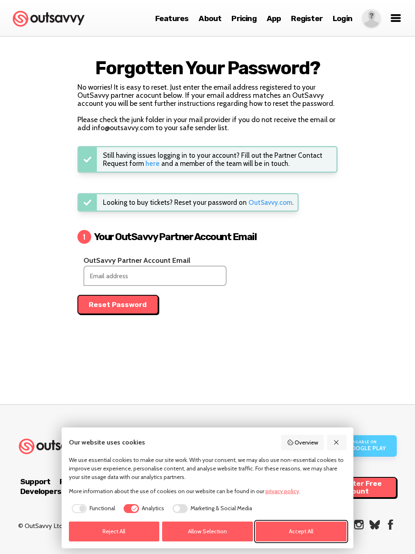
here (152, 163)
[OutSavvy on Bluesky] (374, 524)
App (274, 18)
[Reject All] (337, 442)
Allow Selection (207, 531)
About (210, 18)
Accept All (301, 531)
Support (35, 481)
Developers (40, 491)
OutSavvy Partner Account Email (136, 260)
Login (342, 18)
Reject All (114, 531)
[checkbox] (92, 508)
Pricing (243, 18)
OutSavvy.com (270, 202)
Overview (306, 442)
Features (172, 18)
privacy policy (282, 491)
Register (307, 18)
